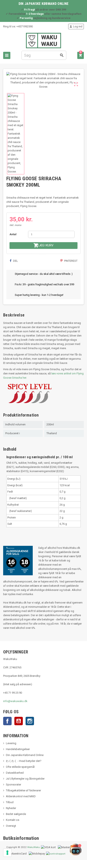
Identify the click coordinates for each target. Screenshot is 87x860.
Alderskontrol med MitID (21, 796)
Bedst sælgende (16, 814)
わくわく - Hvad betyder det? (23, 761)
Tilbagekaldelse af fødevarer (23, 790)
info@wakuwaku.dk (15, 701)
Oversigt (11, 825)
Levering (11, 743)
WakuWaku (33, 847)
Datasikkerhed (15, 772)
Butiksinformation (21, 838)
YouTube (18, 721)
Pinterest (70, 260)
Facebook (7, 721)
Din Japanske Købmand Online (25, 755)
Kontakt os (12, 819)
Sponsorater (13, 784)
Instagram (30, 721)
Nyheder (11, 808)
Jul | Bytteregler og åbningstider (25, 778)
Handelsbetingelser (18, 749)
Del (15, 260)
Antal (13, 234)
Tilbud (10, 802)
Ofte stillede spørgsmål (20, 766)
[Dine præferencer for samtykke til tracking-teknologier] (7, 853)
